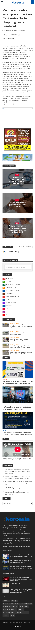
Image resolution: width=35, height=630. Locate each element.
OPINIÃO (20, 609)
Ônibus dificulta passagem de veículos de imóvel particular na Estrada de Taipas (21, 346)
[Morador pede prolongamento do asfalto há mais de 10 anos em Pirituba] (6, 352)
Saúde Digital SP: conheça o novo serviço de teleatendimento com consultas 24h (17, 180)
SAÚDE (4, 7)
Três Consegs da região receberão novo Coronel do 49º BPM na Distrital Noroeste (17, 434)
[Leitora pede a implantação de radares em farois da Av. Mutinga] (6, 332)
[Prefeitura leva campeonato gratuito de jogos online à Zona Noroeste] (18, 395)
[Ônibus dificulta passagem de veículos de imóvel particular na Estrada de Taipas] (6, 345)
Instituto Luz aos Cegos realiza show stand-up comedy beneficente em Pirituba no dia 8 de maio (21, 579)
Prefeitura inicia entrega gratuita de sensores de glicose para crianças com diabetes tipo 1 (17, 229)
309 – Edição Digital (15, 583)
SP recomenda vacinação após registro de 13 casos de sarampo (17, 205)
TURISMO (5, 615)
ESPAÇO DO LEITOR (14, 323)
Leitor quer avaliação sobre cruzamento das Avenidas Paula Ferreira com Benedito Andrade (21, 326)
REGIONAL (5, 430)
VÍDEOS (12, 615)
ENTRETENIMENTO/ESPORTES (11, 604)
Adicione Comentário (19, 30)
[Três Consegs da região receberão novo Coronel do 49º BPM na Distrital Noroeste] (18, 420)
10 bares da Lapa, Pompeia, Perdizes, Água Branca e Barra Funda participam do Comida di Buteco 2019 (21, 591)
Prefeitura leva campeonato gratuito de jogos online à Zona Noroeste (17, 408)
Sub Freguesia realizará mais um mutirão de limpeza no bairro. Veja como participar (18, 383)
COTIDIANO (5, 379)
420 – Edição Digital (10, 488)
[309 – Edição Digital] (6, 585)
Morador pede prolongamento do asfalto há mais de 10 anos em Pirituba (21, 353)
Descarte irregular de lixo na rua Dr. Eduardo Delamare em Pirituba (19, 340)
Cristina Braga (7, 30)
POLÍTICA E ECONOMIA (9, 612)
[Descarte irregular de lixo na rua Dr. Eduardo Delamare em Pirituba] (6, 339)
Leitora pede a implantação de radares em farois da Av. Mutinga (21, 333)
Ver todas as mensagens (25, 246)
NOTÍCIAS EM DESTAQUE (9, 609)
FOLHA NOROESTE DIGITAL (10, 606)
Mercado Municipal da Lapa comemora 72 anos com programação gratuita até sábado (18, 492)
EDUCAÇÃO (14, 601)
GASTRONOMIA (23, 606)
